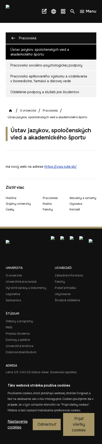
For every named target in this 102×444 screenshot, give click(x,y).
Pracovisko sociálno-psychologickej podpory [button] (46, 65)
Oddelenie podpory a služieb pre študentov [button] (44, 92)
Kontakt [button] (75, 209)
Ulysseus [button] (76, 204)
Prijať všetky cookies (79, 424)
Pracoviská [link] (50, 110)
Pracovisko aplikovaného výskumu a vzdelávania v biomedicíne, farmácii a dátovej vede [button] (48, 78)
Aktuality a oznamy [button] (83, 198)
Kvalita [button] (47, 204)
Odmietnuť (46, 424)
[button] (53, 11)
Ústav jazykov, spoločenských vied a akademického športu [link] (47, 117)
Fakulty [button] (48, 209)
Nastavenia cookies (18, 424)
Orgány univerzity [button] (18, 204)
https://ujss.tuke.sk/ (60, 166)
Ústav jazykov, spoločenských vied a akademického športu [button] (39, 51)
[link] (14, 11)
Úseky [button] (10, 209)
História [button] (11, 198)
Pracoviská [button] (27, 38)
